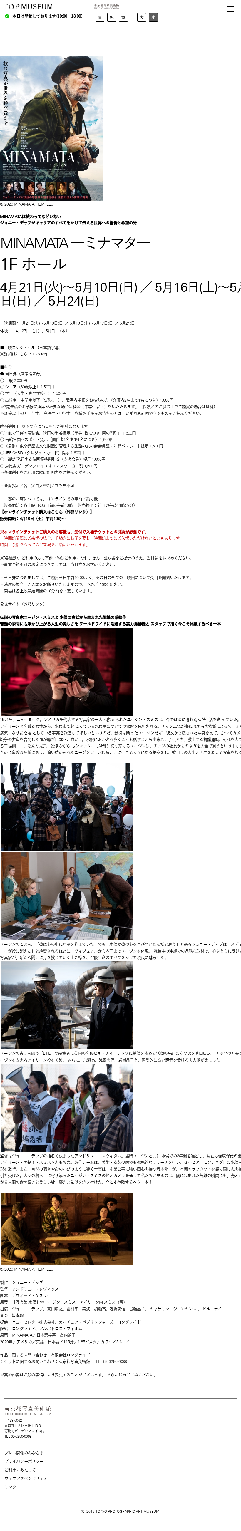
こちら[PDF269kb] (31, 354)
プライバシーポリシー (23, 1461)
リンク (10, 1487)
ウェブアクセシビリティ (25, 1478)
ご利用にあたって (20, 1470)
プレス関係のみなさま (23, 1452)
